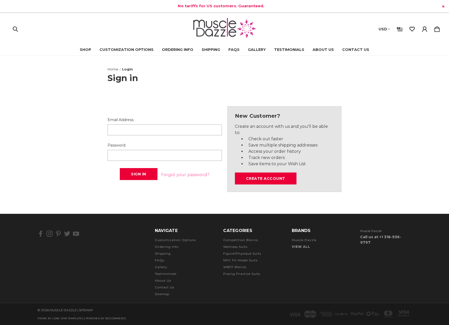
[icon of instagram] (49, 233)
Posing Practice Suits (241, 274)
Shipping (211, 49)
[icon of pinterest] (58, 233)
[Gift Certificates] (399, 28)
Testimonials (289, 49)
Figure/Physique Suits (242, 253)
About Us (323, 49)
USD (383, 29)
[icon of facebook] (40, 233)
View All (301, 247)
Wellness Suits (235, 247)
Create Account (265, 178)
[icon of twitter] (67, 233)
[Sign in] (424, 28)
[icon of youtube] (76, 233)
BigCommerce (115, 318)
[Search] (15, 28)
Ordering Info (177, 49)
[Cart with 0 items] (437, 28)
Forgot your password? (185, 174)
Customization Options (127, 49)
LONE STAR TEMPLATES (67, 318)
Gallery (257, 49)
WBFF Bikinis (234, 267)
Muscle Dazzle (304, 240)
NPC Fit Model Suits (240, 260)
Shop (85, 49)
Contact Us (355, 49)
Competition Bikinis (240, 240)
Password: (117, 145)
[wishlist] (412, 28)
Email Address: (121, 119)
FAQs (234, 49)
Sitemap (162, 294)
